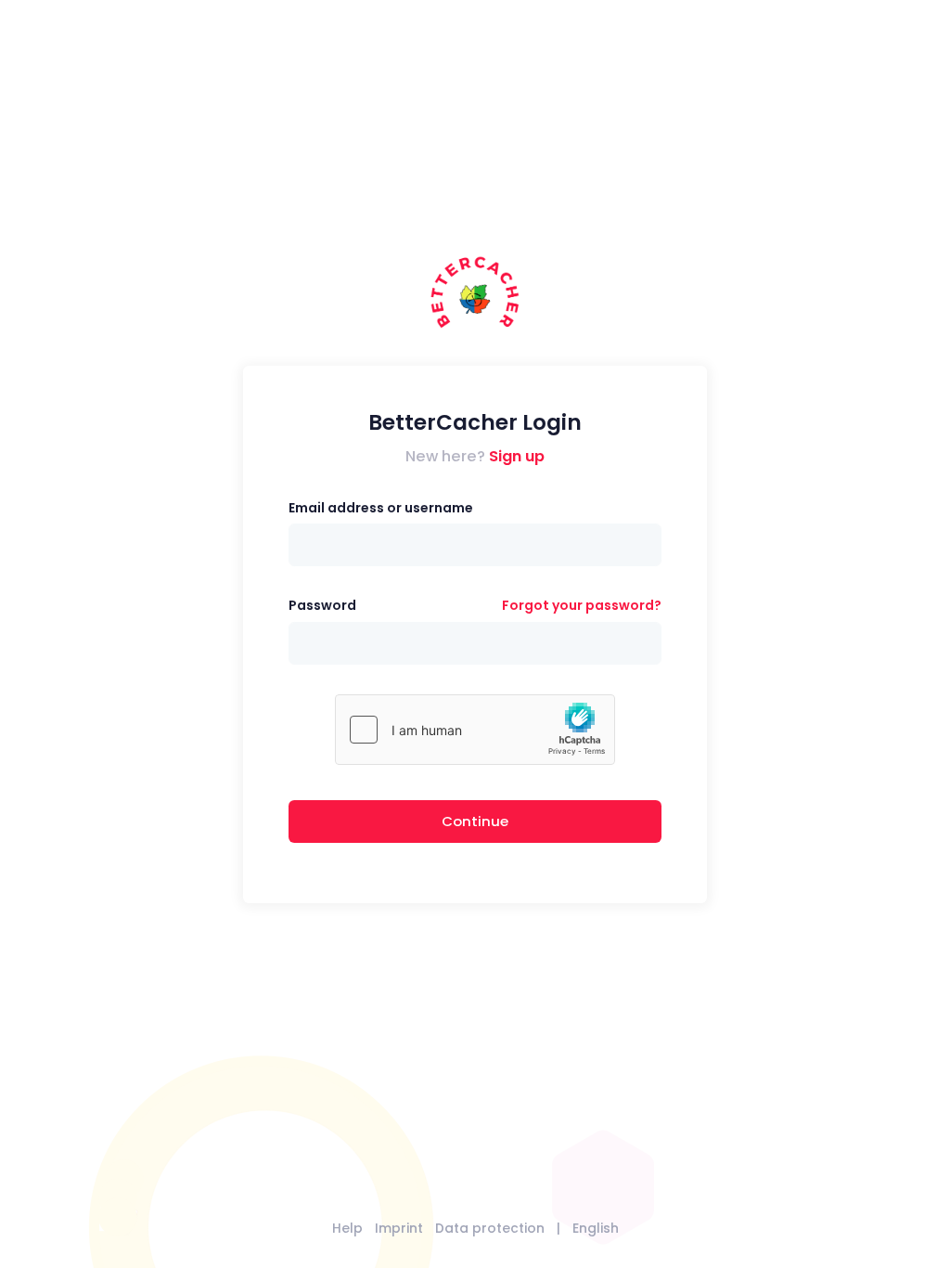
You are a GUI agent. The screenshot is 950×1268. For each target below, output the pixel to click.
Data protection (490, 1228)
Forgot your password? (581, 605)
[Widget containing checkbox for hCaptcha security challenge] (475, 729)
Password (322, 605)
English (595, 1228)
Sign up (517, 456)
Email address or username (381, 507)
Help (347, 1228)
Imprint (399, 1228)
